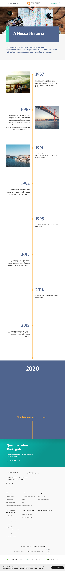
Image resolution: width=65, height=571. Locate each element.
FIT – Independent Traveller (28, 496)
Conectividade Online (27, 505)
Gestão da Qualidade (28, 511)
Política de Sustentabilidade (13, 519)
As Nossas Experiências (43, 499)
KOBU (22, 551)
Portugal (40, 493)
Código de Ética (9, 527)
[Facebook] (6, 483)
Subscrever (13, 460)
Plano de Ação (9, 533)
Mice (23, 502)
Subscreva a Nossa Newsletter (13, 505)
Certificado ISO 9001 (27, 517)
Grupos (23, 499)
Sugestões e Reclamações (45, 511)
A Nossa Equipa (9, 499)
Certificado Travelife (11, 536)
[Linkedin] (12, 483)
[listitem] (18, 82)
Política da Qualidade (27, 514)
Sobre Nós (9, 493)
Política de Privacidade (39, 546)
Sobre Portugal (41, 496)
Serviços (24, 493)
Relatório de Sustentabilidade (13, 530)
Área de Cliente (14, 3)
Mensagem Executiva (11, 502)
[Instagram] (9, 483)
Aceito (58, 567)
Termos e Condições (25, 546)
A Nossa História (10, 496)
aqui (43, 568)
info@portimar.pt (13, 472)
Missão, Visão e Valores (11, 516)
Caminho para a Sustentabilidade (11, 511)
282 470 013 (30, 472)
